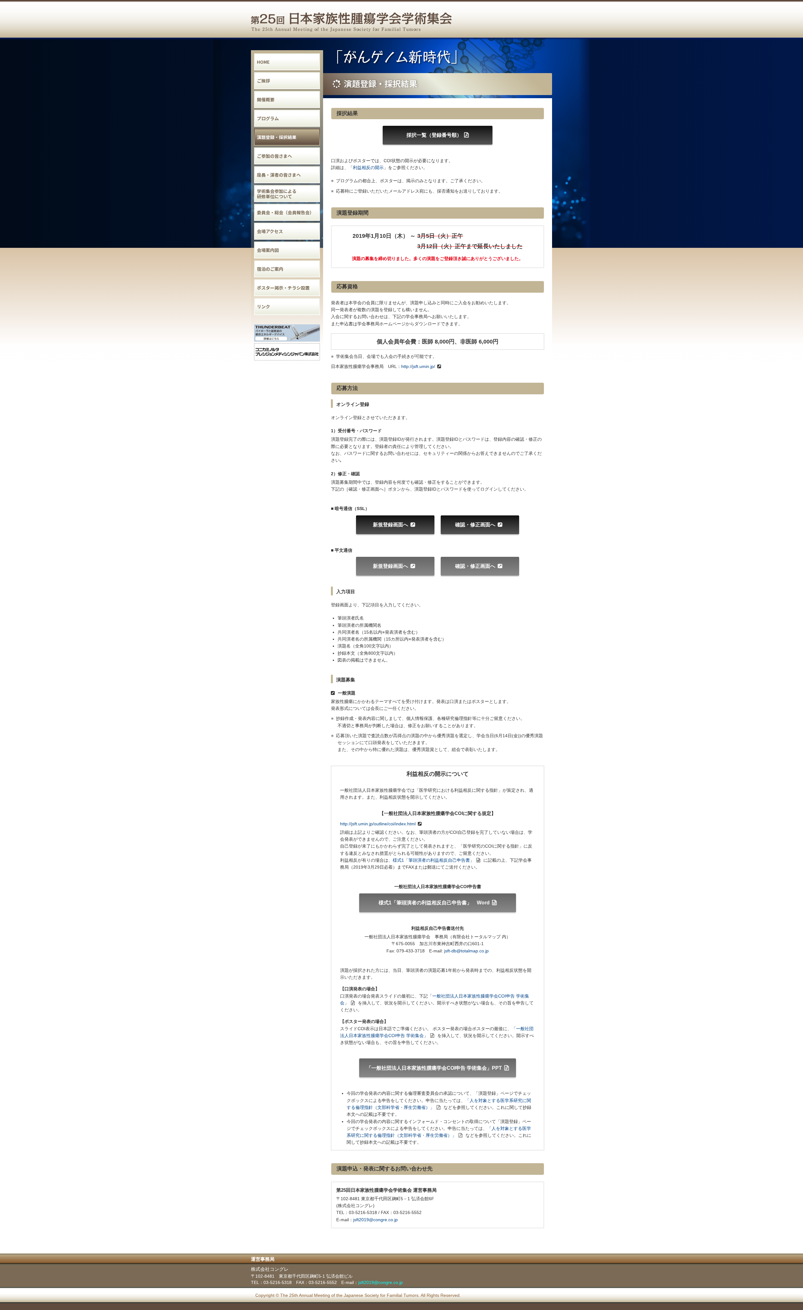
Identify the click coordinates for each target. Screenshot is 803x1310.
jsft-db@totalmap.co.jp (466, 950)
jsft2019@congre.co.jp (375, 1219)
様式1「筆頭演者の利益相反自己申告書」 (433, 860)
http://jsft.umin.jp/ (418, 366)
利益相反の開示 (368, 167)
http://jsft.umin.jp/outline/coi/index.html (378, 823)
